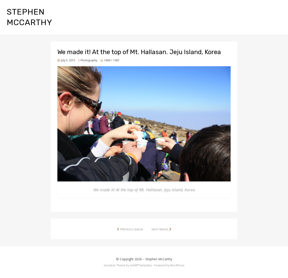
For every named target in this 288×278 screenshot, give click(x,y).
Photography (89, 60)
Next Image (160, 229)
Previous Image (131, 229)
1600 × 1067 (111, 60)
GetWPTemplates (141, 265)
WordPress (177, 265)
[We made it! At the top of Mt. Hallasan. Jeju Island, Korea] (144, 123)
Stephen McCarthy (158, 259)
